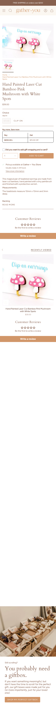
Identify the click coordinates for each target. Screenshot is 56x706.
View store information (15, 171)
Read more (8, 205)
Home (4, 75)
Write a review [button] (28, 235)
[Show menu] (4, 10)
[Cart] (52, 10)
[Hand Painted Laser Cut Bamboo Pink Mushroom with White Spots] (28, 280)
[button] (10, 10)
